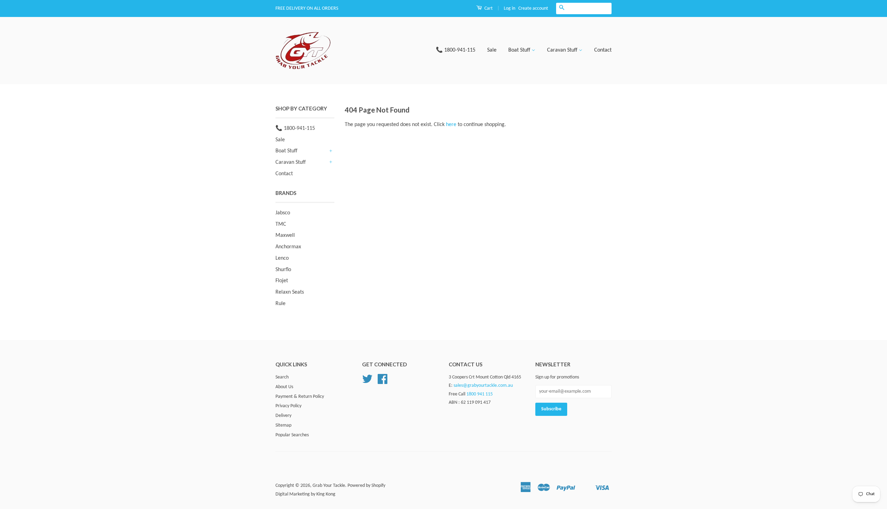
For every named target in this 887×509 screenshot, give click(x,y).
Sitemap (283, 425)
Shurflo (283, 270)
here (451, 124)
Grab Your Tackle (329, 485)
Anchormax (288, 247)
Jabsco (282, 213)
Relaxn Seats (289, 292)
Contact (603, 50)
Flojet (281, 281)
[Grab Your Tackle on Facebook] (382, 381)
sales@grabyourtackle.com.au (483, 385)
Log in (509, 8)
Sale (492, 50)
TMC (280, 224)
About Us (284, 387)
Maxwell (285, 235)
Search (282, 377)
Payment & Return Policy (299, 396)
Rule (280, 303)
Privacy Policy (288, 406)
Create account (533, 8)
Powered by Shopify (366, 485)
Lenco (282, 258)
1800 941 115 (479, 394)
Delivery (283, 415)
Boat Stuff (520, 50)
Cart (488, 8)
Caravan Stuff (563, 50)
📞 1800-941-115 (455, 50)
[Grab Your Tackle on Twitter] (367, 381)
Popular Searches (292, 435)
